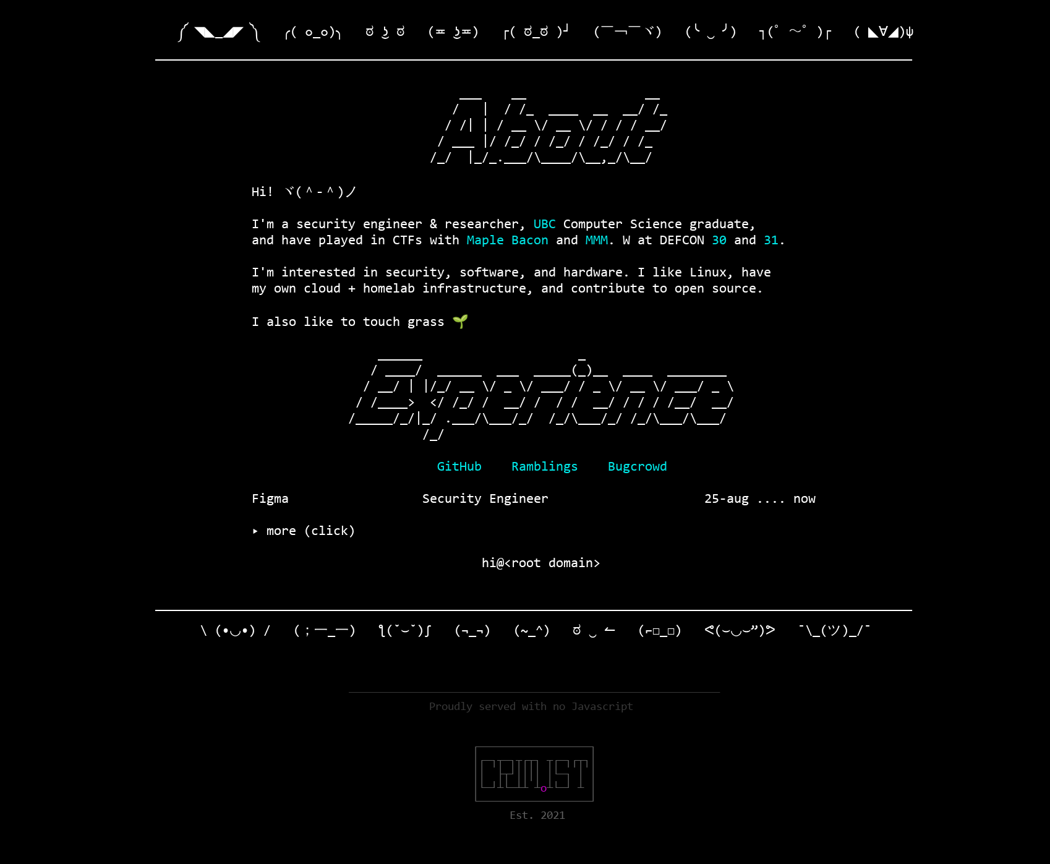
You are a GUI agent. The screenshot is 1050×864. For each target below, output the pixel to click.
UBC (545, 225)
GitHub (459, 467)
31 (771, 241)
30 (719, 241)
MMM (597, 241)
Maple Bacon (507, 241)
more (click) (307, 532)
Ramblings (544, 467)
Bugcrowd (637, 467)
